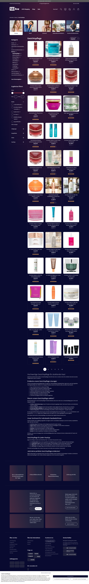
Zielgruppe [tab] (14, 129)
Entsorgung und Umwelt (50, 552)
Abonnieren (38, 508)
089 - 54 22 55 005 (71, 554)
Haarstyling (15, 64)
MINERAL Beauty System (17, 118)
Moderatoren (12, 546)
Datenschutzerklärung (20, 581)
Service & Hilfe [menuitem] (76, 3)
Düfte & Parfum (16, 55)
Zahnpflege (15, 60)
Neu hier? (55, 9)
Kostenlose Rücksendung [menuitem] (15, 3)
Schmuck (14, 44)
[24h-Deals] (69, 9)
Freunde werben (13, 549)
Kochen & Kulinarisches (17, 49)
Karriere (29, 542)
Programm (12, 542)
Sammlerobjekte (16, 73)
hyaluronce (17, 111)
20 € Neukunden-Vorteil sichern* (44, 1)
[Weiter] (61, 369)
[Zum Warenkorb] (78, 9)
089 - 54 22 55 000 (71, 548)
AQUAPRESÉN (17, 121)
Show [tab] (12, 137)
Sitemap (11, 552)
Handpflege (15, 68)
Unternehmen (30, 540)
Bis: (19, 96)
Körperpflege (16, 57)
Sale (39, 9)
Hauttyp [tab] (13, 142)
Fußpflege (15, 66)
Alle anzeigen (14, 124)
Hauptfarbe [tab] (14, 133)
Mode (13, 43)
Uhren (13, 69)
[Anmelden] (74, 9)
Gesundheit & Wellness (17, 75)
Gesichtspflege (16, 53)
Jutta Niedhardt (18, 104)
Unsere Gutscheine (13, 551)
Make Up (15, 62)
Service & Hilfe (48, 543)
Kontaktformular (48, 550)
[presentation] (11, 25)
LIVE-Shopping (26, 9)
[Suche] (61, 9)
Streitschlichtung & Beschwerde (51, 554)
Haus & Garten (15, 71)
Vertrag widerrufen (50, 541)
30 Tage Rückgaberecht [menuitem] (44, 3)
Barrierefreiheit (48, 555)
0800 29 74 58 (70, 551)
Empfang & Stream (13, 544)
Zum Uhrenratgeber (16, 79)
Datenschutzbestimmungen (46, 572)
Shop (33, 9)
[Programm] (65, 9)
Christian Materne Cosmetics (18, 108)
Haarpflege (15, 59)
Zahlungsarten (48, 545)
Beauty (14, 51)
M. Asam (16, 114)
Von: (12, 96)
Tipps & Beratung (48, 548)
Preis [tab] (12, 90)
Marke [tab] (12, 101)
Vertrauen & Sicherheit (49, 547)
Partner (28, 544)
